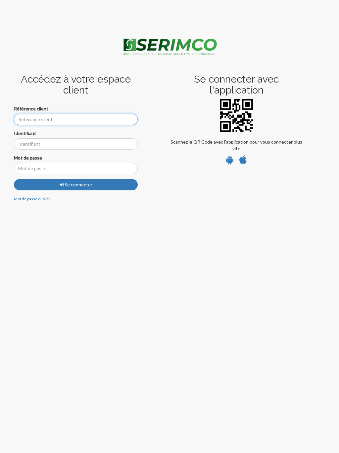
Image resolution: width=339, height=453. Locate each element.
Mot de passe (28, 158)
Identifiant (25, 133)
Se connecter (78, 184)
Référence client (31, 108)
